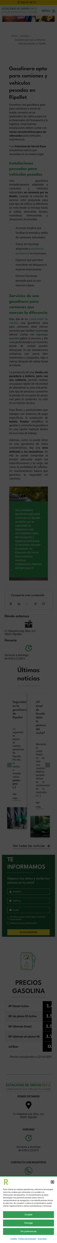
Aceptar (28, 1214)
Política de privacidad (27, 1239)
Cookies (13, 1239)
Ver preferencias (28, 1231)
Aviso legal (42, 1239)
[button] (52, 1181)
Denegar (28, 1223)
